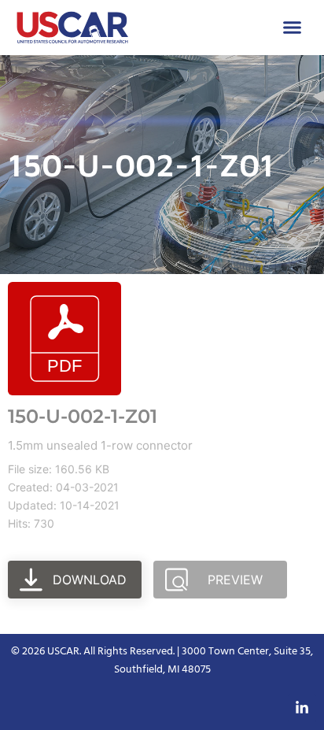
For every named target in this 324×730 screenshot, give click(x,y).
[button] (292, 28)
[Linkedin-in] (302, 708)
